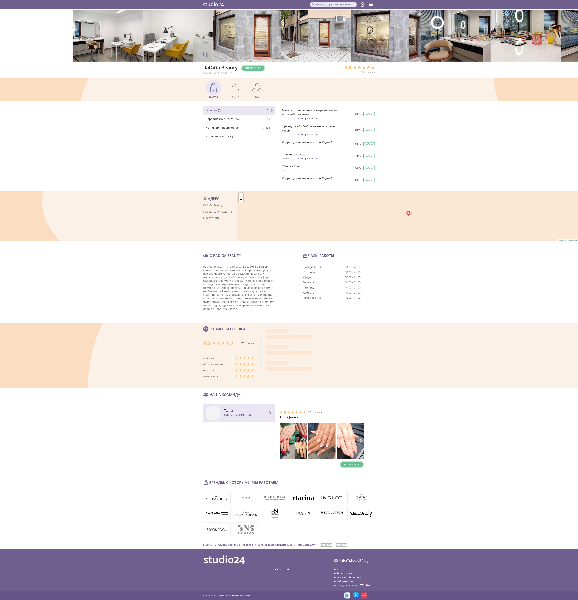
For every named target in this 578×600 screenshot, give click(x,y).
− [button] (241, 199)
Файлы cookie (345, 581)
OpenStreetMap (571, 240)
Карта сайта (284, 569)
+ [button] (241, 195)
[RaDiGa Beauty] (362, 585)
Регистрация (344, 573)
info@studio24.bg (354, 560)
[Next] (360, 440)
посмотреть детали (308, 118)
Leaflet (560, 240)
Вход (340, 569)
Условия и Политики (349, 577)
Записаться (253, 68)
